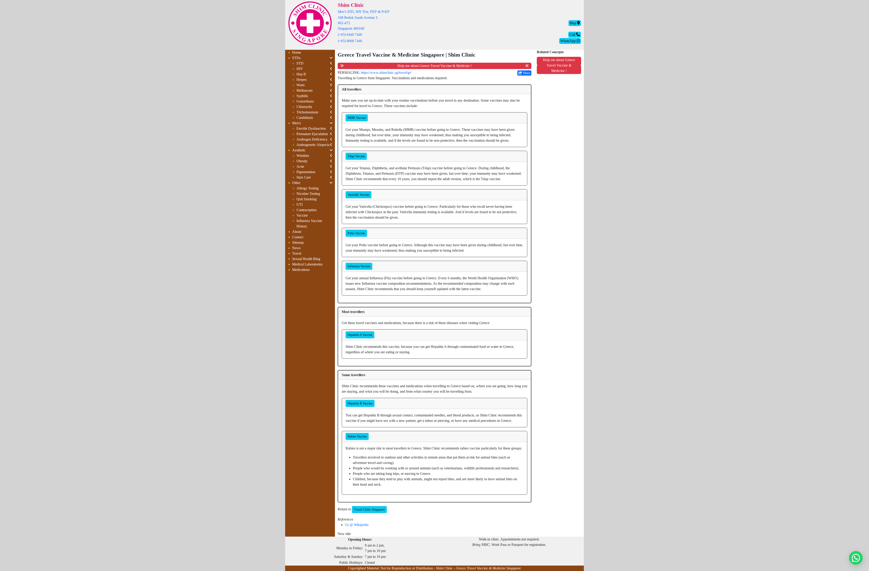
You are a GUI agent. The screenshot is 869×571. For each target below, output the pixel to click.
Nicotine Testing (308, 194)
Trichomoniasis (307, 112)
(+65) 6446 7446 (350, 34)
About (296, 232)
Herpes (301, 79)
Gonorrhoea (305, 101)
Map (573, 23)
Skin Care (303, 177)
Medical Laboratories (307, 264)
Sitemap (298, 242)
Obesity (302, 161)
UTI (299, 204)
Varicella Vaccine (358, 194)
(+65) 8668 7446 (350, 41)
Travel (296, 253)
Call (572, 34)
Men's (296, 123)
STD (299, 63)
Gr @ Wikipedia (356, 525)
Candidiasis (304, 117)
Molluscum (304, 90)
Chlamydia (304, 107)
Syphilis (302, 96)
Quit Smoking (306, 199)
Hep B (301, 74)
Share (526, 73)
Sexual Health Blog (306, 259)
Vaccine (302, 215)
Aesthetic (299, 150)
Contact (297, 237)
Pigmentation (305, 172)
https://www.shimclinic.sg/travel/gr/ (386, 72)
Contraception (306, 210)
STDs (296, 58)
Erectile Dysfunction (311, 128)
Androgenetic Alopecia (312, 145)
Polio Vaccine (356, 233)
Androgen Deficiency (311, 139)
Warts (300, 85)
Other (296, 183)
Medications (301, 270)
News (296, 248)
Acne (300, 166)
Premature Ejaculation (312, 134)
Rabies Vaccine (357, 436)
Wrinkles (302, 156)
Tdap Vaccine (356, 156)
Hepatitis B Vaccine (360, 403)
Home (296, 52)
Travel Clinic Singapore (369, 509)
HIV (299, 69)
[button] (856, 558)
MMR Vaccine (357, 117)
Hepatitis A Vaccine (360, 335)
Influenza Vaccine (359, 266)
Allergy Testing (307, 188)
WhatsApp (568, 41)
